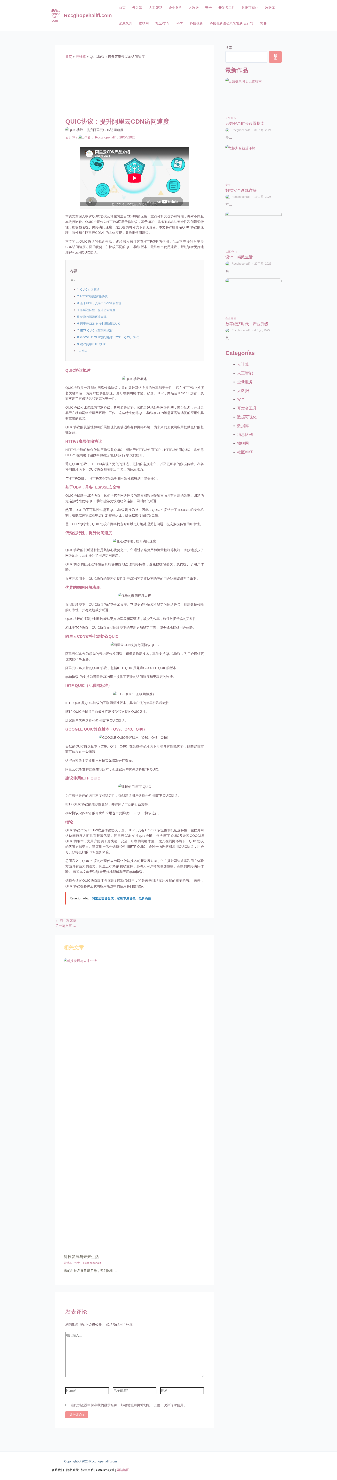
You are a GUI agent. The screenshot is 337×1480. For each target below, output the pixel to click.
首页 (122, 8)
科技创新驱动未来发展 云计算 (231, 23)
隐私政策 (72, 1470)
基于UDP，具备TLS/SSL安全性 (100, 303)
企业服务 (175, 8)
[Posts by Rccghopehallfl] (228, 130)
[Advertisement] (134, 88)
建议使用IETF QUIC (93, 344)
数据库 (270, 8)
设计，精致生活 (239, 257)
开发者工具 (226, 8)
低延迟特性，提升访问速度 (97, 310)
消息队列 (125, 23)
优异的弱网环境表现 (93, 316)
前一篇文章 (65, 920)
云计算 (137, 8)
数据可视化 (250, 8)
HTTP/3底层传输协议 (94, 296)
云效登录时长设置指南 (244, 123)
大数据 (194, 8)
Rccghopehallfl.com (88, 15)
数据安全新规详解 (241, 190)
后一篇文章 (65, 926)
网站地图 (122, 1470)
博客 (263, 23)
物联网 (144, 23)
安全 (208, 8)
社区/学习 (162, 23)
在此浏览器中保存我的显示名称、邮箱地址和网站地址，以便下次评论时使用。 (129, 1405)
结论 (85, 351)
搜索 (228, 48)
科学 (179, 23)
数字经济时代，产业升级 (246, 324)
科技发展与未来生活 (81, 1257)
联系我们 (57, 1470)
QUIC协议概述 (89, 289)
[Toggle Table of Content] (72, 280)
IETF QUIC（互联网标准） (97, 330)
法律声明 (87, 1470)
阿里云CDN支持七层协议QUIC (100, 323)
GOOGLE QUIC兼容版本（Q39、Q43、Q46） (110, 337)
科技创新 (196, 23)
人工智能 (155, 8)
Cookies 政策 (105, 1470)
